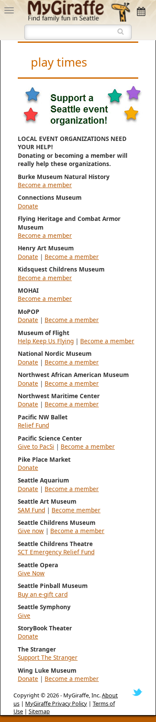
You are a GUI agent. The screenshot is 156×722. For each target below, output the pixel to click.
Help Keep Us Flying (46, 341)
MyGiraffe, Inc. (82, 695)
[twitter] (137, 692)
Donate (28, 206)
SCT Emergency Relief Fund (56, 552)
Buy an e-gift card (43, 594)
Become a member (45, 185)
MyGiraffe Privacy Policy (56, 703)
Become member (76, 510)
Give (24, 615)
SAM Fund (31, 510)
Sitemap (39, 711)
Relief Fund (33, 425)
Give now (31, 531)
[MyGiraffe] (79, 10)
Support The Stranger (48, 657)
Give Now (31, 573)
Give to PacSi (36, 446)
